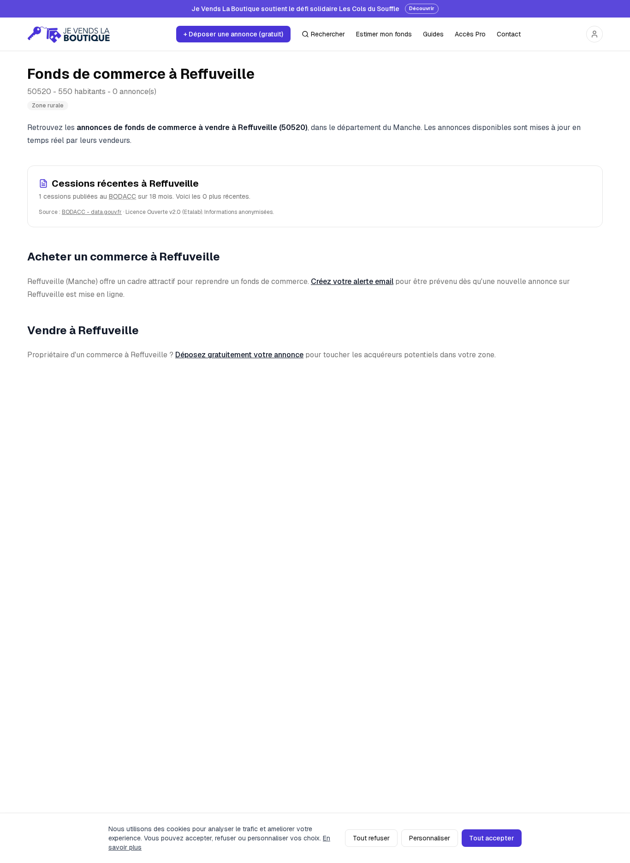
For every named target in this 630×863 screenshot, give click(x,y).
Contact (509, 34)
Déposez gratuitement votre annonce (239, 355)
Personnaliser (429, 838)
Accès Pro (470, 34)
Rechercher (328, 34)
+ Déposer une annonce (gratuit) (233, 34)
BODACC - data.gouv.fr (92, 212)
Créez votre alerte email (352, 281)
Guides (433, 34)
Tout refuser (371, 838)
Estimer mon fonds (384, 34)
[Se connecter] (594, 34)
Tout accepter (491, 838)
